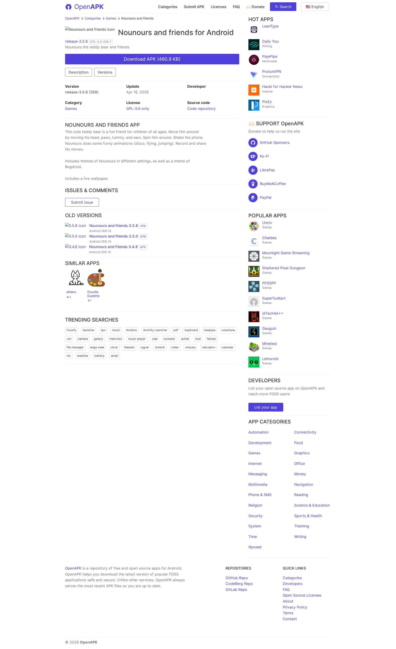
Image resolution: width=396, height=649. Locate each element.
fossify (71, 330)
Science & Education (312, 505)
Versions (105, 72)
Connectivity (305, 432)
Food (298, 442)
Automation (258, 432)
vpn (103, 330)
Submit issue (82, 202)
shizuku (190, 347)
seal (154, 339)
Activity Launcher (155, 330)
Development (260, 442)
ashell (185, 339)
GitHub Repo (237, 577)
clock (114, 347)
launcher (88, 330)
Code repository (201, 108)
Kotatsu (131, 330)
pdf (175, 330)
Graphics (302, 453)
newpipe (209, 330)
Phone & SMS (260, 494)
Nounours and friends (155, 32)
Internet (255, 463)
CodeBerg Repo (239, 583)
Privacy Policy (295, 607)
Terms (288, 613)
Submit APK (194, 6)
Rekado (129, 347)
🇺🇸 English (315, 6)
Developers (292, 583)
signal (145, 347)
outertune (228, 330)
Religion (255, 505)
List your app (265, 407)
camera (83, 339)
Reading (301, 494)
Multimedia (257, 484)
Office (299, 463)
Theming (301, 526)
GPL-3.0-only (137, 108)
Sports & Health (308, 515)
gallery (98, 339)
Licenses (218, 6)
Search (286, 6)
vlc (69, 355)
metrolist (116, 339)
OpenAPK (72, 18)
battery (99, 355)
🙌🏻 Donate (255, 6)
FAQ (236, 6)
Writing (300, 536)
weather (82, 355)
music (116, 330)
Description (78, 72)
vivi (69, 339)
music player (137, 339)
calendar (227, 347)
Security (255, 515)
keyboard (191, 330)
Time (252, 536)
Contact (290, 618)
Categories (167, 6)
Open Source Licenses (302, 595)
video (175, 347)
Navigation (303, 484)
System (254, 526)
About (288, 601)
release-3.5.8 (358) (82, 92)
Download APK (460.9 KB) (152, 59)
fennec (211, 339)
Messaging (257, 474)
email (114, 355)
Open (89, 7)
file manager (75, 347)
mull (198, 339)
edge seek (97, 347)
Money (300, 474)
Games (111, 18)
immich (160, 347)
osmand (169, 339)
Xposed (254, 547)
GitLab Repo (236, 589)
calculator (208, 347)
